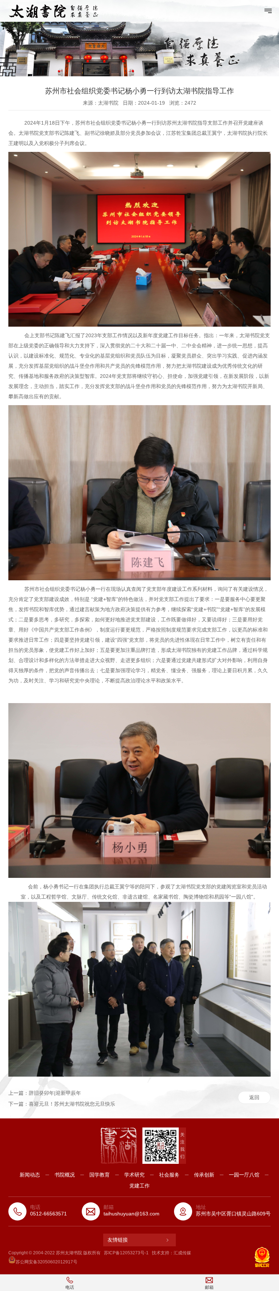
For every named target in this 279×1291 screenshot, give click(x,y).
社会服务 (169, 1175)
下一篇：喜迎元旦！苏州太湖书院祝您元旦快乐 (61, 1104)
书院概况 (64, 1175)
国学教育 (99, 1175)
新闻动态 (30, 1175)
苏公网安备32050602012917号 (46, 1261)
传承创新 (204, 1175)
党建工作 (139, 1186)
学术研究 (134, 1175)
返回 (254, 1097)
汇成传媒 (182, 1252)
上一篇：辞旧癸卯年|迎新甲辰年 (44, 1093)
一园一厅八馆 (244, 1175)
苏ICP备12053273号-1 (126, 1252)
